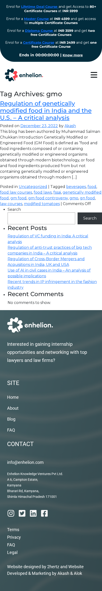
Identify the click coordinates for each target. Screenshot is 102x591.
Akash (70, 126)
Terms (13, 529)
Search (14, 209)
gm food (18, 198)
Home (13, 397)
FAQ (11, 430)
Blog (11, 419)
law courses (11, 204)
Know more (73, 55)
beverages (76, 186)
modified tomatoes (42, 204)
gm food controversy (48, 198)
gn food (87, 198)
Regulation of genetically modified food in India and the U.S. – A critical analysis (46, 110)
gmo (74, 198)
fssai (57, 192)
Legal (12, 552)
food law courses (16, 192)
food (92, 186)
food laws (43, 192)
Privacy (14, 537)
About (13, 408)
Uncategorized (33, 186)
